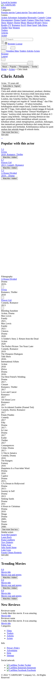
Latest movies (22, 12)
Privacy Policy (13, 648)
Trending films (12, 51)
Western (16, 28)
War (10, 28)
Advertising (12, 650)
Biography (32, 17)
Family (23, 20)
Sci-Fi (23, 25)
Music (23, 22)
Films (9, 630)
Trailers (22, 51)
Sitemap (10, 655)
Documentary (7, 20)
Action (4, 17)
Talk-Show (42, 25)
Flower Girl (6, 300)
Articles (30, 51)
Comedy (41, 17)
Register (4, 54)
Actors (37, 51)
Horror (17, 22)
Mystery (38, 22)
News (45, 22)
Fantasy (30, 20)
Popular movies (8, 12)
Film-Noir (39, 20)
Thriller (4, 28)
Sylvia (4, 289)
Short (29, 25)
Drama (17, 20)
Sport (34, 25)
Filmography (24, 67)
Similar (34, 67)
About (4, 67)
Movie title (6, 616)
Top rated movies (36, 12)
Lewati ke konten (9, 2)
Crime (48, 17)
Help (9, 653)
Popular (13, 67)
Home (4, 69)
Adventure (12, 17)
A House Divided (9, 279)
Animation (22, 17)
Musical (30, 22)
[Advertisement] (27, 207)
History (10, 22)
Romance (16, 25)
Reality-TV (6, 25)
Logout (4, 56)
